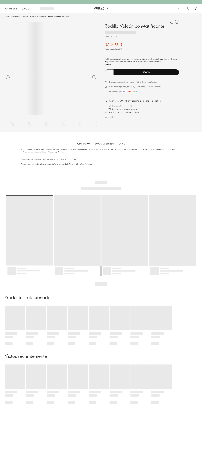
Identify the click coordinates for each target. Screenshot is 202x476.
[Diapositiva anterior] (8, 77)
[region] (51, 68)
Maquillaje (15, 16)
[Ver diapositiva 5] (80, 123)
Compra (146, 72)
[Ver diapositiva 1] (12, 123)
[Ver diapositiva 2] (29, 123)
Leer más (108, 64)
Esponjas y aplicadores (38, 16)
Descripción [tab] (83, 144)
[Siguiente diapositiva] (94, 77)
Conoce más (109, 117)
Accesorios (24, 16)
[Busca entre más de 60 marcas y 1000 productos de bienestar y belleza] (179, 8)
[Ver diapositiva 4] (63, 123)
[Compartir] (172, 22)
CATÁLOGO (28, 8)
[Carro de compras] (196, 8)
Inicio (7, 16)
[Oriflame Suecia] (101, 8)
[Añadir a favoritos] (177, 22)
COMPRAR (11, 8)
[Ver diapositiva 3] (46, 123)
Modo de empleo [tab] (104, 144)
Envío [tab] (122, 144)
